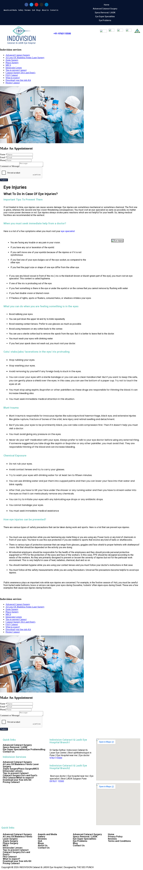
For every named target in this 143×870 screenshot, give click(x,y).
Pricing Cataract (13, 83)
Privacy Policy (115, 837)
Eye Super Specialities (105, 16)
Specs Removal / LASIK (105, 12)
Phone (3, 160)
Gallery (20, 10)
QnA (33, 10)
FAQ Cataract (12, 75)
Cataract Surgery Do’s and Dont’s (20, 72)
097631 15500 (57, 781)
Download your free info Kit (18, 80)
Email (3, 157)
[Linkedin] (46, 4)
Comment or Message (9, 166)
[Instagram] (41, 4)
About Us (45, 10)
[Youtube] (36, 4)
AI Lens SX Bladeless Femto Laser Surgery (25, 57)
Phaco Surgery (12, 62)
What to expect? (13, 77)
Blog (42, 749)
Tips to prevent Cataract (16, 70)
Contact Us (54, 10)
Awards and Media (10, 10)
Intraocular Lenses (14, 67)
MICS (8, 65)
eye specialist (68, 231)
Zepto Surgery (12, 60)
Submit (4, 180)
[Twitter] (31, 4)
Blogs (38, 10)
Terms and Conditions (119, 841)
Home (106, 5)
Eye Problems (105, 20)
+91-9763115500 (62, 33)
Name (3, 154)
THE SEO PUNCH (85, 867)
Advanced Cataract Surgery (105, 9)
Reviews (28, 10)
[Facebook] (26, 4)
